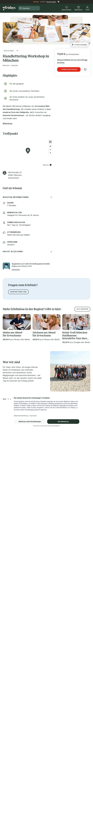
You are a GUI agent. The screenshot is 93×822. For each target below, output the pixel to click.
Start (4, 399)
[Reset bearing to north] (50, 153)
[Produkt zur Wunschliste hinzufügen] (85, 69)
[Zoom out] (50, 149)
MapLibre (46, 165)
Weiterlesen (7, 123)
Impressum (16, 269)
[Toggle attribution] (50, 165)
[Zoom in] (50, 146)
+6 (17, 50)
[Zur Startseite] (9, 8)
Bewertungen (51, 2)
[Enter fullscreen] (50, 141)
